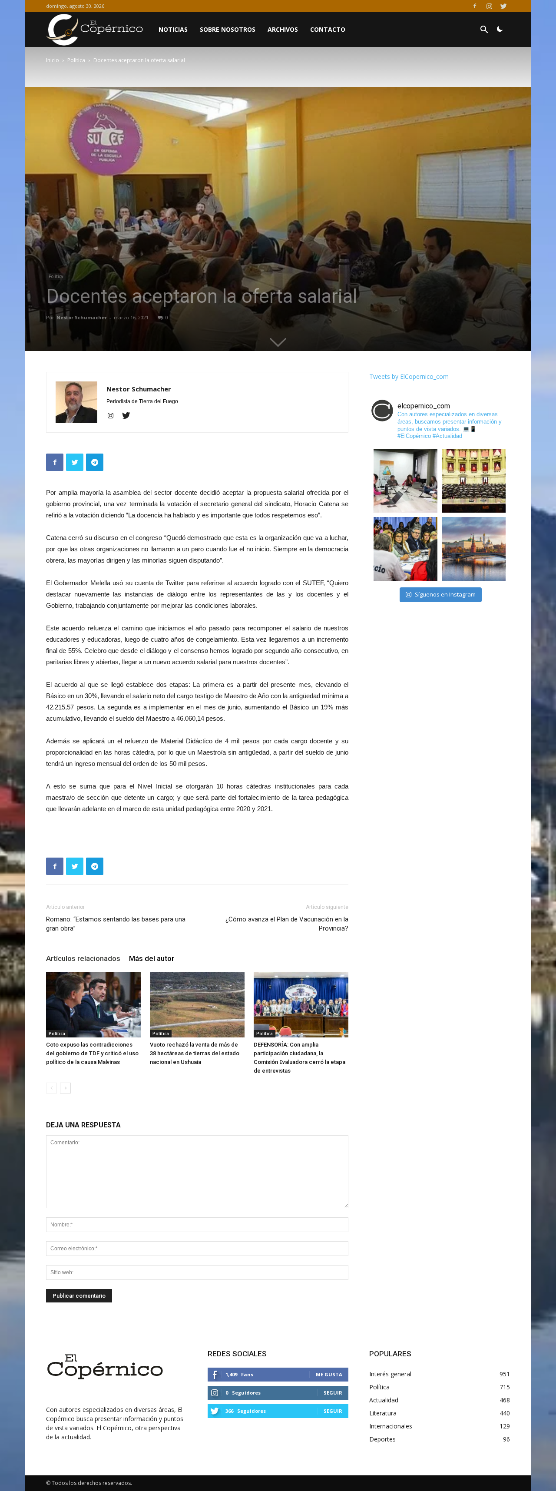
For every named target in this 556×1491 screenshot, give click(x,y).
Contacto (327, 29)
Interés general (390, 1374)
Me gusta (329, 1374)
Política (76, 60)
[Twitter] (503, 6)
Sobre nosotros (227, 29)
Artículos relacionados (83, 958)
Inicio (52, 60)
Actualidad (383, 1400)
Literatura (383, 1413)
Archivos (283, 29)
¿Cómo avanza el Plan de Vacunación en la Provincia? (286, 923)
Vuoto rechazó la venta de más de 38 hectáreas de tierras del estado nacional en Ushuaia (194, 1053)
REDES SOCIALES (237, 1353)
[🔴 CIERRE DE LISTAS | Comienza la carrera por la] (474, 481)
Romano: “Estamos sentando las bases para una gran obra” (115, 923)
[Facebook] (474, 6)
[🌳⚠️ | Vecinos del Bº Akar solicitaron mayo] (405, 481)
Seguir (333, 1392)
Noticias (173, 29)
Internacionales (390, 1426)
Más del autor (151, 958)
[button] (483, 31)
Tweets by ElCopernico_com (409, 376)
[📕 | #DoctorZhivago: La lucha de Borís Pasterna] (474, 549)
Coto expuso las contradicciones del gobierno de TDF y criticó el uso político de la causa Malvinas (92, 1053)
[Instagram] (489, 6)
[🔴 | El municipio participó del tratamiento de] (405, 549)
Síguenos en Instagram (445, 594)
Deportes (382, 1439)
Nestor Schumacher (81, 317)
